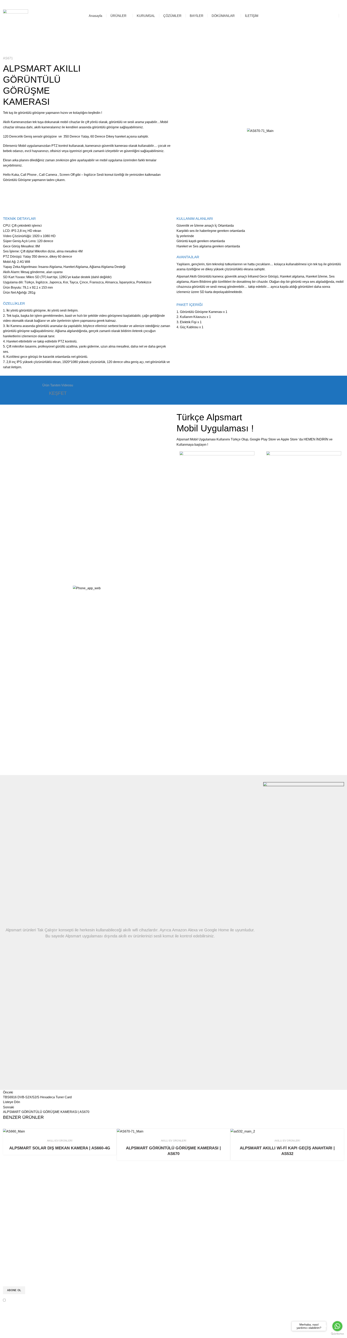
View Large (113, 1132)
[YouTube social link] (311, 4)
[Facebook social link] (296, 4)
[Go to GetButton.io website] (337, 1334)
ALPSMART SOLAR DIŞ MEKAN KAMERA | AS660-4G (59, 1148)
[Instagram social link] (303, 4)
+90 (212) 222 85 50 (272, 4)
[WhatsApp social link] (319, 4)
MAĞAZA (327, 15)
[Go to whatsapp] (337, 1326)
